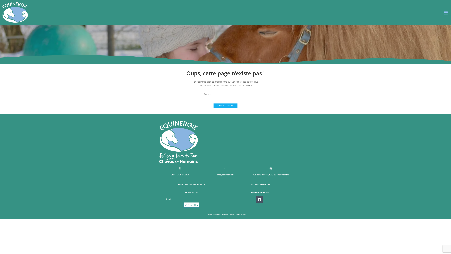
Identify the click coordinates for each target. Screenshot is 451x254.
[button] (445, 12)
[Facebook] (259, 199)
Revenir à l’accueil (225, 106)
